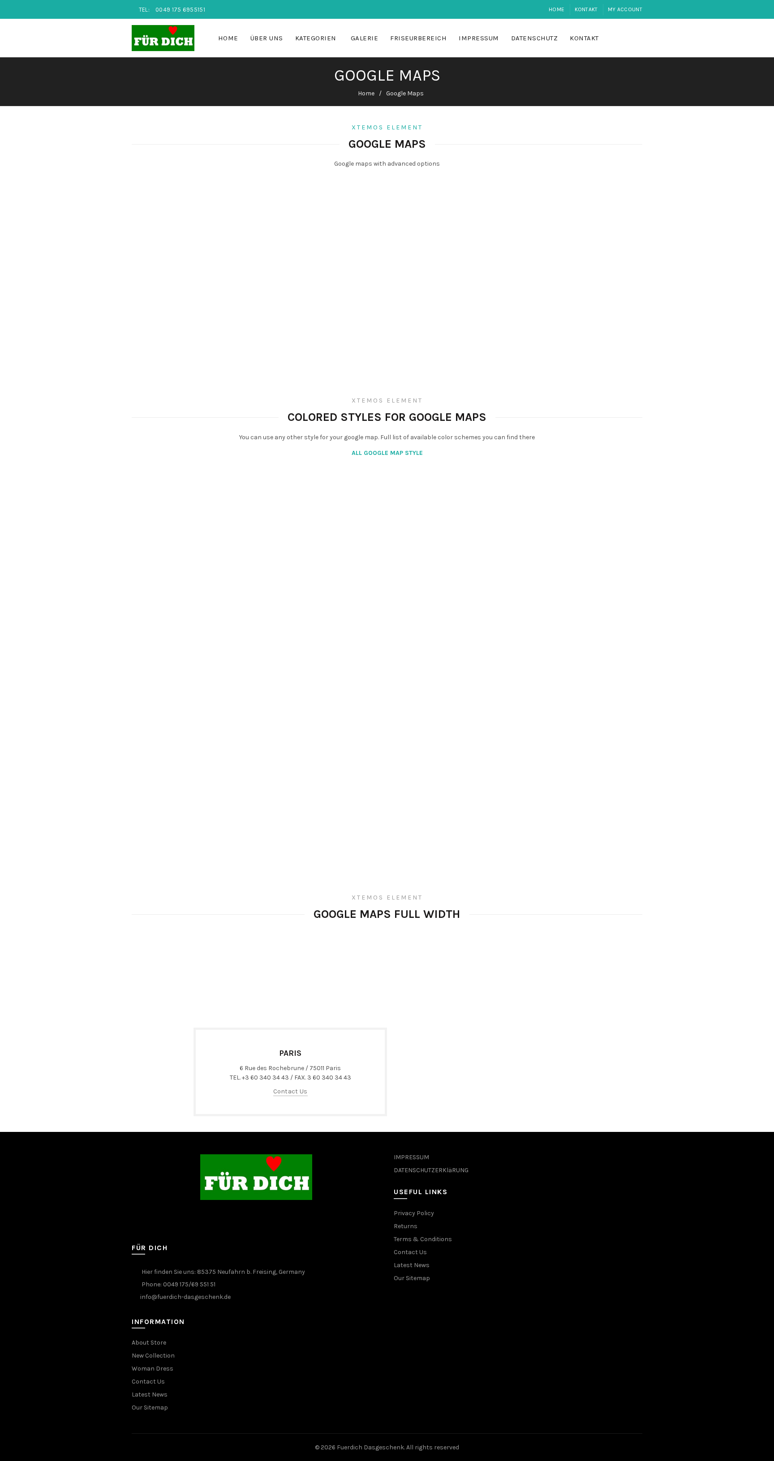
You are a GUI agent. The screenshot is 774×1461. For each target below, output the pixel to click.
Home (556, 9)
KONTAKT (586, 9)
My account (625, 9)
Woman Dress (152, 1368)
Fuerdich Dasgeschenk (370, 1447)
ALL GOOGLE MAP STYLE (387, 453)
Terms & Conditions (423, 1239)
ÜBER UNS (266, 38)
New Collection (153, 1355)
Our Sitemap (150, 1407)
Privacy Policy (414, 1213)
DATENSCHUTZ (534, 38)
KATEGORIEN (315, 38)
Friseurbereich (418, 38)
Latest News (150, 1394)
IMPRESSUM (479, 38)
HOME (228, 38)
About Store (149, 1342)
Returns (405, 1226)
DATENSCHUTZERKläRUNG (431, 1170)
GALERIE (364, 38)
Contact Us (290, 1091)
